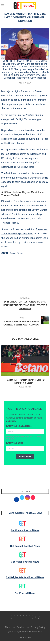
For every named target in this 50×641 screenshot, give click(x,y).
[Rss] (31, 617)
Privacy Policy (38, 627)
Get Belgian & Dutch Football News (25, 577)
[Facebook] (13, 617)
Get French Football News (25, 530)
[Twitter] (19, 617)
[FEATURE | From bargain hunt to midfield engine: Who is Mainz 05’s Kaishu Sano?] (25, 360)
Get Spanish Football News (25, 546)
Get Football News (25, 593)
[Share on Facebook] (21, 277)
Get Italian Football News (25, 561)
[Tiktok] (37, 617)
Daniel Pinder (16, 253)
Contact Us (23, 627)
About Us (10, 627)
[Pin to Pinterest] (30, 277)
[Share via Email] (35, 277)
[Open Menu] (2, 5)
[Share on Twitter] (26, 277)
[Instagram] (25, 617)
